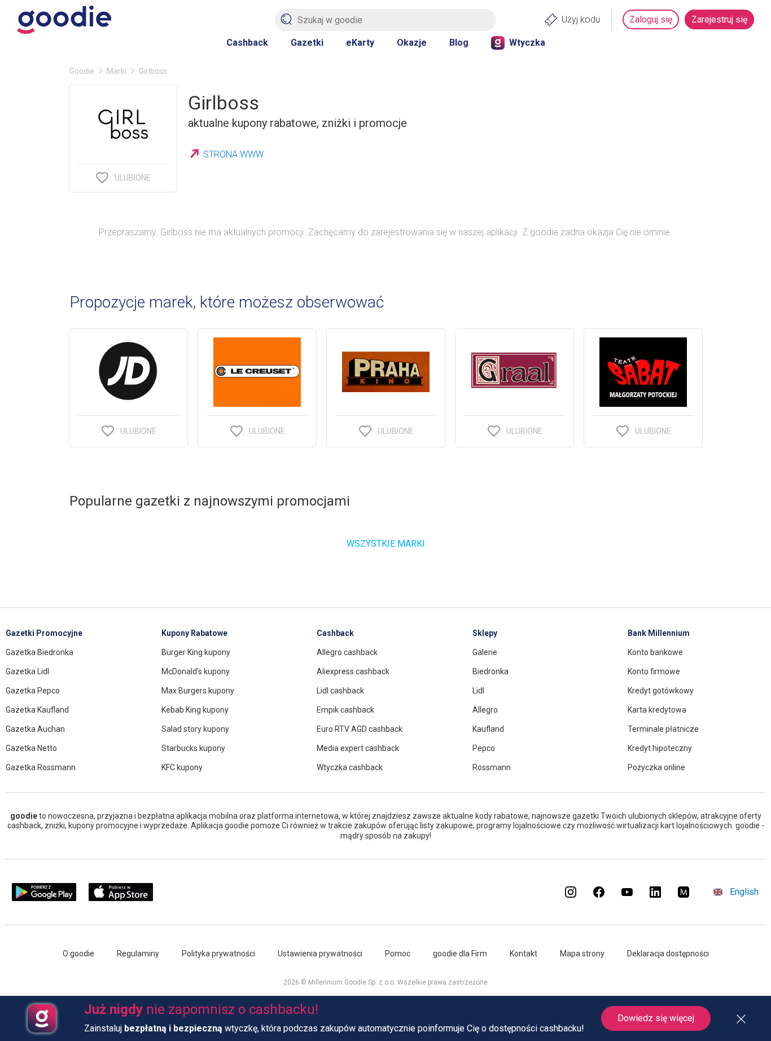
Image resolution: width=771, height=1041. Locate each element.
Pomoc (397, 953)
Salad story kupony (195, 728)
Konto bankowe (655, 652)
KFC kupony (182, 767)
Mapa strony (582, 953)
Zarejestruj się (719, 19)
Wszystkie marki (386, 543)
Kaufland (488, 728)
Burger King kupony (195, 652)
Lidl (478, 690)
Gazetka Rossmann (41, 767)
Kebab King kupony (195, 709)
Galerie (484, 652)
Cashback (247, 42)
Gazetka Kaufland (37, 709)
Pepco (483, 748)
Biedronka (490, 671)
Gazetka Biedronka (39, 652)
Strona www (233, 154)
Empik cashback (345, 709)
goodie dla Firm (460, 953)
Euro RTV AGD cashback (359, 728)
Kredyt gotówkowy (661, 690)
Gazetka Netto (31, 748)
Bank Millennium (659, 633)
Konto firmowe (654, 671)
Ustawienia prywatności (320, 953)
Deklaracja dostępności (668, 953)
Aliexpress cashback (353, 671)
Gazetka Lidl (27, 671)
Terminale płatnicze (663, 728)
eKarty (360, 42)
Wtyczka (527, 42)
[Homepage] (64, 20)
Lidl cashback (340, 690)
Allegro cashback (347, 652)
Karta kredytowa (657, 709)
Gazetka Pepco (33, 690)
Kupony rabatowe (194, 633)
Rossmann (491, 767)
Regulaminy (138, 953)
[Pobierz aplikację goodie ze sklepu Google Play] (44, 898)
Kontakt (523, 953)
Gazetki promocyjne (44, 633)
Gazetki (307, 42)
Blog (458, 42)
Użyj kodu (581, 19)
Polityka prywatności (218, 953)
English (744, 891)
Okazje (412, 42)
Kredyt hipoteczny (660, 748)
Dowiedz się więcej (655, 1018)
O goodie (78, 953)
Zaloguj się (650, 19)
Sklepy (484, 633)
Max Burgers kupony (197, 690)
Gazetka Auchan (35, 728)
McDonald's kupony (195, 671)
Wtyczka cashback (350, 767)
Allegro (485, 709)
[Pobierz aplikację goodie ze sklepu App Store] (121, 898)
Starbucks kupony (193, 748)
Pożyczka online (656, 767)
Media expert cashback (358, 748)
